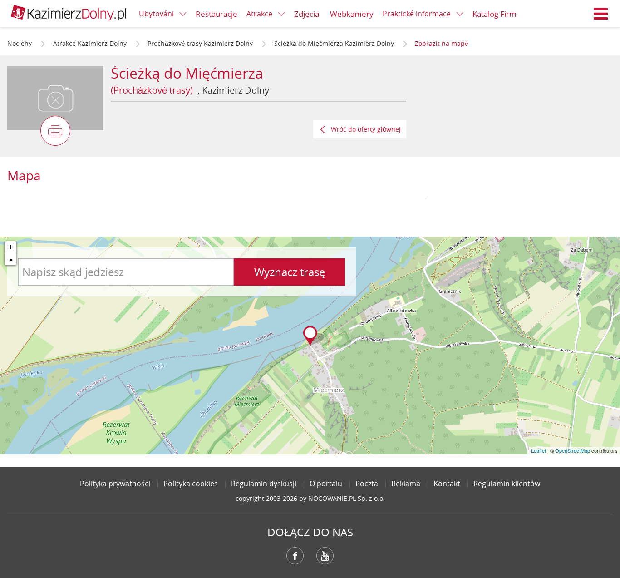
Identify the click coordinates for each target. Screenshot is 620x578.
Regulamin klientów (506, 484)
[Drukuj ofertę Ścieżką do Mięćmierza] (55, 131)
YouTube (325, 555)
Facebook (295, 555)
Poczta (366, 484)
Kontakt (446, 484)
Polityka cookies (190, 484)
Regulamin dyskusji (263, 484)
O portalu (326, 484)
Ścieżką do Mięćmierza (187, 73)
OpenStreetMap (572, 450)
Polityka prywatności (115, 484)
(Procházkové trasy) (152, 90)
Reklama (405, 484)
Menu (601, 13)
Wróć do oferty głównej (366, 129)
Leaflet (538, 450)
